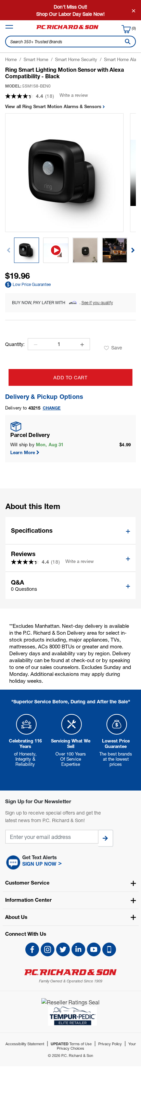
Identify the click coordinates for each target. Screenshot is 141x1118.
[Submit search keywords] (126, 41)
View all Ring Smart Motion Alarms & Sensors (54, 106)
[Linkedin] (78, 949)
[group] (26, 250)
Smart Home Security (76, 59)
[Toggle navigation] (9, 26)
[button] (133, 250)
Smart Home (36, 59)
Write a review (74, 95)
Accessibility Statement (24, 1043)
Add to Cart (70, 377)
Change (52, 408)
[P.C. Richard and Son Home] (67, 29)
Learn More (22, 452)
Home (11, 59)
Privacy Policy (110, 1043)
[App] (109, 949)
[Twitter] (63, 949)
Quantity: (15, 344)
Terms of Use (71, 1043)
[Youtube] (94, 949)
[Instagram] (47, 949)
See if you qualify (97, 302)
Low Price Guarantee (32, 284)
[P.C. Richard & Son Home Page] (70, 972)
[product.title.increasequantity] (82, 345)
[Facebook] (32, 949)
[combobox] (70, 41)
